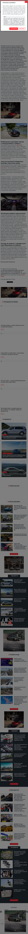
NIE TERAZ (21, 28)
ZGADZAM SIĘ (13, 28)
